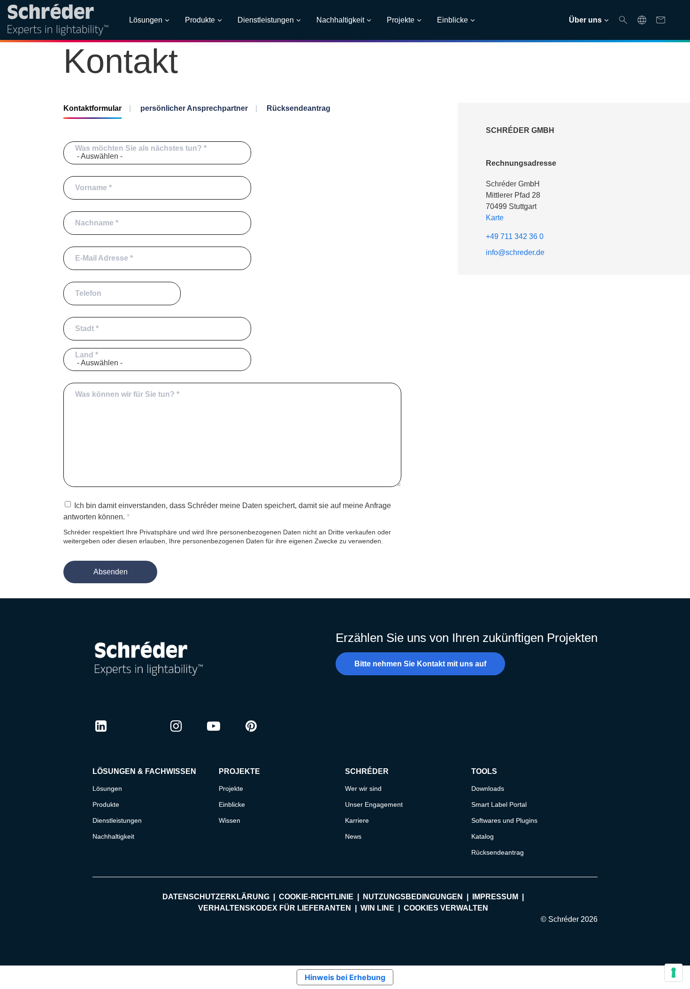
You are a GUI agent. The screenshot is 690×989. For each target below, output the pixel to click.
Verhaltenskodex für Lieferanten (274, 908)
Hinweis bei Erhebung (345, 977)
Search (623, 20)
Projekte (400, 20)
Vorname (91, 188)
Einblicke (452, 20)
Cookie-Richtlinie (316, 897)
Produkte (200, 20)
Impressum (495, 897)
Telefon (88, 293)
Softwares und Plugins (504, 820)
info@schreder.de (515, 252)
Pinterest (251, 735)
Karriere (357, 820)
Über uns (585, 20)
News (353, 836)
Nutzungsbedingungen (413, 897)
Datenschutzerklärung (215, 897)
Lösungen (145, 20)
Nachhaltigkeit (340, 20)
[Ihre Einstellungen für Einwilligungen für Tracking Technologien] (673, 972)
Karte (495, 218)
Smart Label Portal (499, 804)
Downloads (487, 788)
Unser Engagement (374, 804)
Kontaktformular (92, 108)
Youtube (213, 735)
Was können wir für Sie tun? (125, 394)
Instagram (176, 735)
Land (84, 355)
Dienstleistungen (266, 20)
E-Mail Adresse (101, 258)
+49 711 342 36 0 (515, 236)
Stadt (84, 328)
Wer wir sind (363, 788)
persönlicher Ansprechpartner (194, 108)
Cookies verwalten (446, 908)
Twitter (138, 735)
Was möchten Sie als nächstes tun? (138, 148)
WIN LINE (377, 908)
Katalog (482, 836)
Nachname (94, 223)
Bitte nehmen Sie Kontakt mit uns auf (420, 664)
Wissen (229, 820)
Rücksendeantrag (298, 108)
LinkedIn (100, 735)
